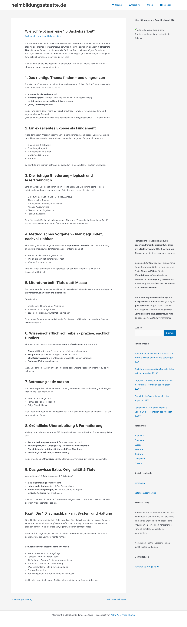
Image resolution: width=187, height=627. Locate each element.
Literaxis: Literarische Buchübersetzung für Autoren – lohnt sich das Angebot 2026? (154, 384)
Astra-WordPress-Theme (123, 615)
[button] (123, 5)
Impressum (140, 483)
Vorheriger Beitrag (22, 599)
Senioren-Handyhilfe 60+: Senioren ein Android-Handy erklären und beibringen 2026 (154, 357)
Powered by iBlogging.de (147, 566)
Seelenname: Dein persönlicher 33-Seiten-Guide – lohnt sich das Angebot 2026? (153, 411)
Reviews (139, 454)
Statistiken (140, 458)
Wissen (138, 463)
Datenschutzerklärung (145, 493)
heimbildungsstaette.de (38, 5)
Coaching (139, 440)
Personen (139, 449)
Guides (138, 445)
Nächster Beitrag (116, 599)
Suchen (138, 327)
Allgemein (31, 36)
